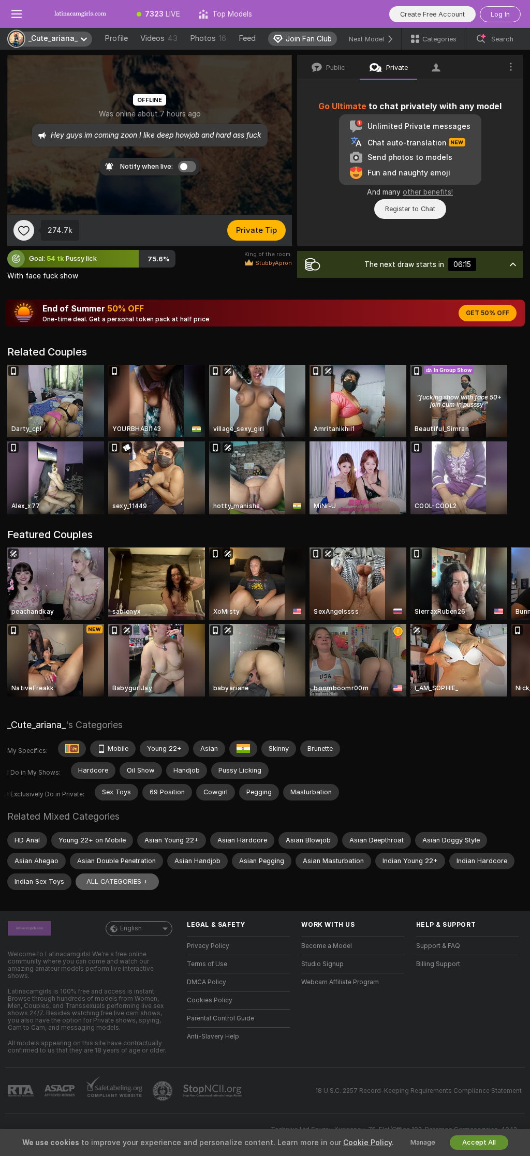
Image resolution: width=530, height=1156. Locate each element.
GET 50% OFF (487, 313)
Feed (247, 38)
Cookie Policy (367, 1142)
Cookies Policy (209, 1000)
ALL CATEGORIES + (117, 881)
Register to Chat (410, 209)
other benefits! (428, 192)
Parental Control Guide (220, 1018)
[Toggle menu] (16, 14)
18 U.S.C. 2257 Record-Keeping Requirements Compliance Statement (418, 1090)
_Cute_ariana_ (36, 724)
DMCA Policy (206, 982)
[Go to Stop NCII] (213, 1091)
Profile (116, 38)
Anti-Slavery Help (213, 1036)
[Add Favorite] (23, 230)
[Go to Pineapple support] (163, 1091)
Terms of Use (207, 964)
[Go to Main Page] (80, 14)
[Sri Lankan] (72, 748)
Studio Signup (322, 964)
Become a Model (326, 946)
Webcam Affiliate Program (340, 982)
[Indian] (243, 748)
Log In (500, 14)
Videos (159, 38)
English (131, 928)
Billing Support (438, 964)
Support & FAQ (438, 946)
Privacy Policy (208, 946)
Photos (208, 38)
